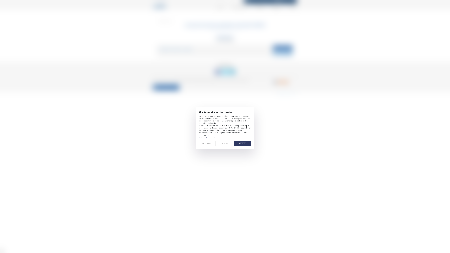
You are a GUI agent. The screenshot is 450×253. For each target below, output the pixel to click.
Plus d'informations (207, 137)
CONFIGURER (207, 143)
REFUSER (225, 143)
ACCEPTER (243, 143)
